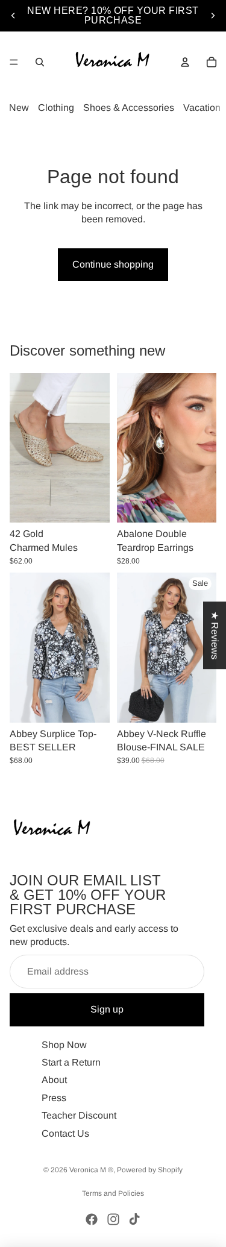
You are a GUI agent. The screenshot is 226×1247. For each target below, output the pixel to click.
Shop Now (64, 1044)
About (54, 1080)
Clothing (56, 107)
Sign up (107, 1009)
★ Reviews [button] (215, 635)
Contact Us (65, 1133)
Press (54, 1097)
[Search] (40, 62)
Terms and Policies (113, 1193)
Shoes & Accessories (128, 107)
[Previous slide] (13, 15)
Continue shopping (113, 264)
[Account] (185, 62)
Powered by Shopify (150, 1170)
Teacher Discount (79, 1115)
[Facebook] (91, 1219)
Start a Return (71, 1062)
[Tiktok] (134, 1219)
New (19, 107)
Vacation (202, 107)
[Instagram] (113, 1219)
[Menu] (14, 62)
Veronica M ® (91, 1170)
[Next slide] (212, 15)
